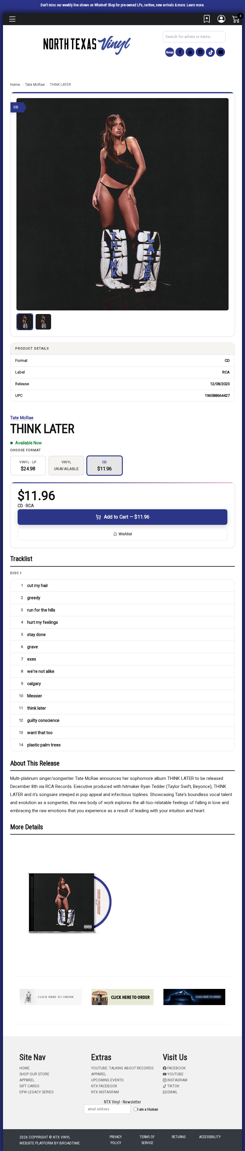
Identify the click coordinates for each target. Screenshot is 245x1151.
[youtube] (190, 52)
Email (171, 1092)
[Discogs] (170, 52)
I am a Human (147, 1109)
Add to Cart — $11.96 (126, 517)
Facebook (176, 1068)
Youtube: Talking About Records (122, 1068)
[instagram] (200, 52)
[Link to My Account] (222, 20)
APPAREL (26, 1080)
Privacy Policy (116, 1140)
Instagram (176, 1080)
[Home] (86, 45)
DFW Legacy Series (36, 1092)
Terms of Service (147, 1140)
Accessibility (210, 1137)
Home (15, 85)
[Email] (220, 52)
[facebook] (180, 52)
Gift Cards (29, 1086)
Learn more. (195, 5)
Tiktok (172, 1086)
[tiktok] (210, 52)
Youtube (174, 1074)
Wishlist (125, 534)
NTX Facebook (104, 1086)
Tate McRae (35, 85)
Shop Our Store (34, 1074)
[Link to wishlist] (207, 20)
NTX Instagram (105, 1092)
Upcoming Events (107, 1080)
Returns (179, 1137)
